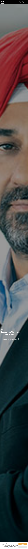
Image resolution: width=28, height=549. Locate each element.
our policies (8, 547)
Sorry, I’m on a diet (23, 547)
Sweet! (22, 544)
